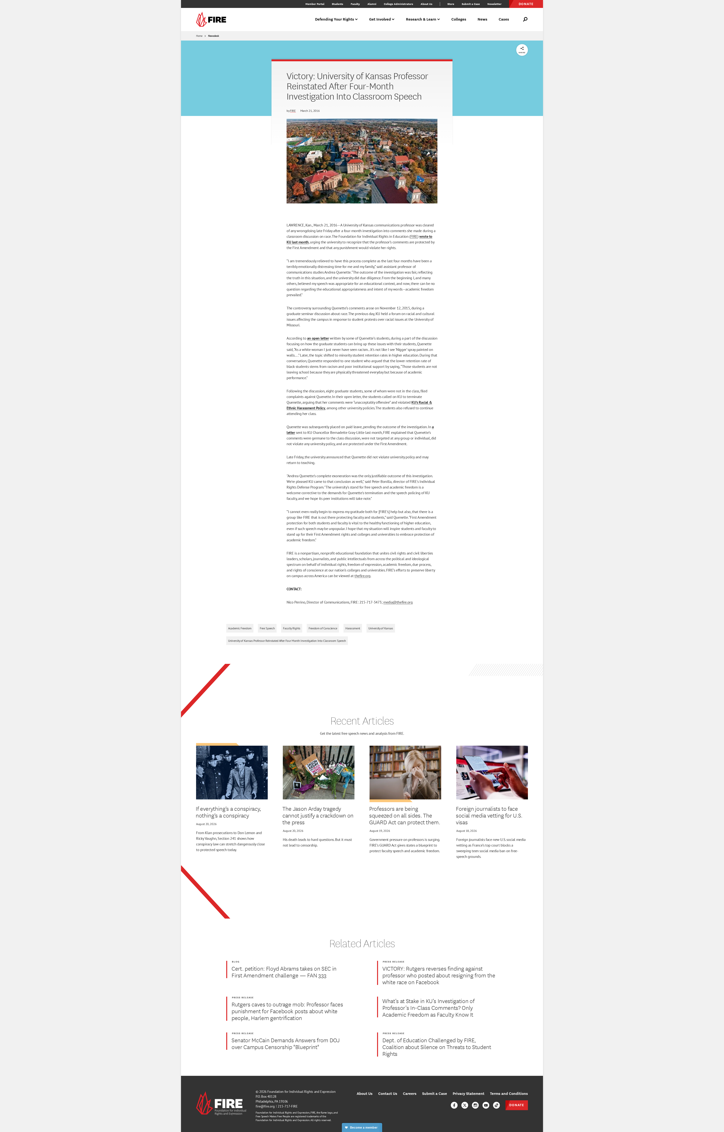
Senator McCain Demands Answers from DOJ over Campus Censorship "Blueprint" (286, 1043)
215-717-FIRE (288, 1106)
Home (199, 36)
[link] (212, 19)
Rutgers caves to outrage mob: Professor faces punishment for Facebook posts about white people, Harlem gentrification (287, 1011)
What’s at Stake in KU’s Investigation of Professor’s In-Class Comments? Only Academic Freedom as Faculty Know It (428, 1007)
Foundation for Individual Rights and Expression (301, 1091)
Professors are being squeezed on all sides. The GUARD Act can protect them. (404, 815)
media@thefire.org (398, 602)
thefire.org (362, 575)
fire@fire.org (265, 1106)
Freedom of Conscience (323, 628)
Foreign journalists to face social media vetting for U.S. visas (489, 815)
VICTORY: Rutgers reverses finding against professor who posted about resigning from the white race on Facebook (438, 975)
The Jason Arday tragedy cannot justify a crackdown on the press (318, 815)
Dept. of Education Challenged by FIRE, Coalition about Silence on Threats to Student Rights (436, 1047)
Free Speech (267, 628)
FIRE (293, 111)
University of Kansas (380, 628)
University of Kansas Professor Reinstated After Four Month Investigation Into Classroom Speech (287, 641)
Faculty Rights (291, 628)
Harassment (352, 628)
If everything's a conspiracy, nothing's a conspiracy (228, 812)
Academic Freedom (240, 628)
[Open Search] (525, 19)
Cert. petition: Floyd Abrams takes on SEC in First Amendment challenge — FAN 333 (284, 972)
